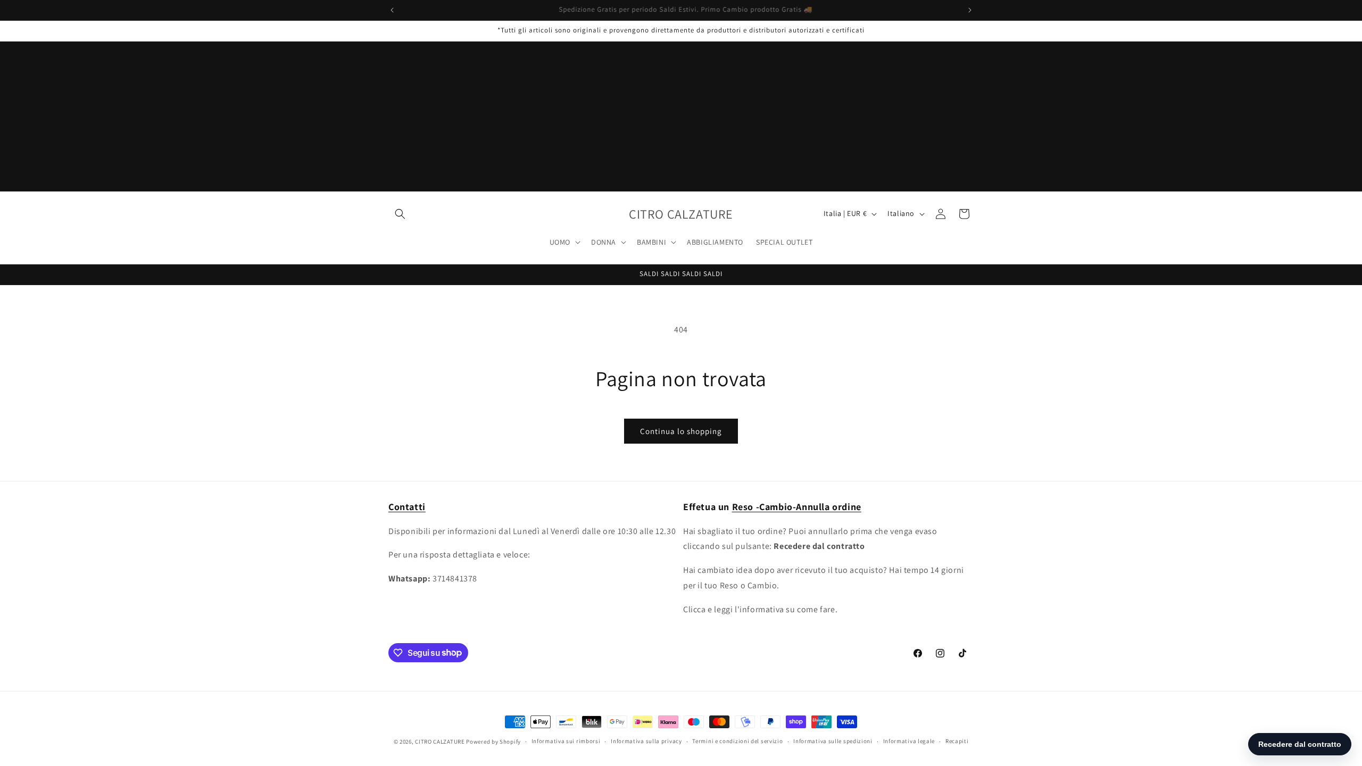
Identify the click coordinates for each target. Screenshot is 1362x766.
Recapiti (957, 741)
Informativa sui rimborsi (566, 741)
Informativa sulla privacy (646, 741)
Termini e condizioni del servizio (737, 741)
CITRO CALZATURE (440, 741)
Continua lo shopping (681, 431)
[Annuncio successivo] (970, 10)
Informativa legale (909, 741)
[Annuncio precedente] (392, 10)
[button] (400, 214)
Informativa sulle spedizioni (833, 741)
